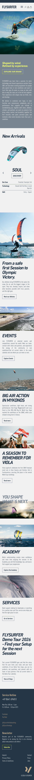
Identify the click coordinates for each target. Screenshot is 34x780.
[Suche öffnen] (25, 7)
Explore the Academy (10, 570)
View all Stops (8, 679)
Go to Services (8, 619)
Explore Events (8, 359)
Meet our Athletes (9, 297)
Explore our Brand (12, 72)
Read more (7, 421)
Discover (17, 176)
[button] (3, 173)
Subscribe (7, 747)
